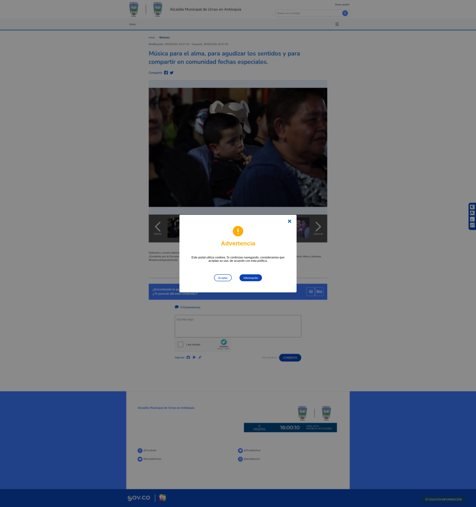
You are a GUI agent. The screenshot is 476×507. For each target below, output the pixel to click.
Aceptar (223, 277)
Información (251, 277)
